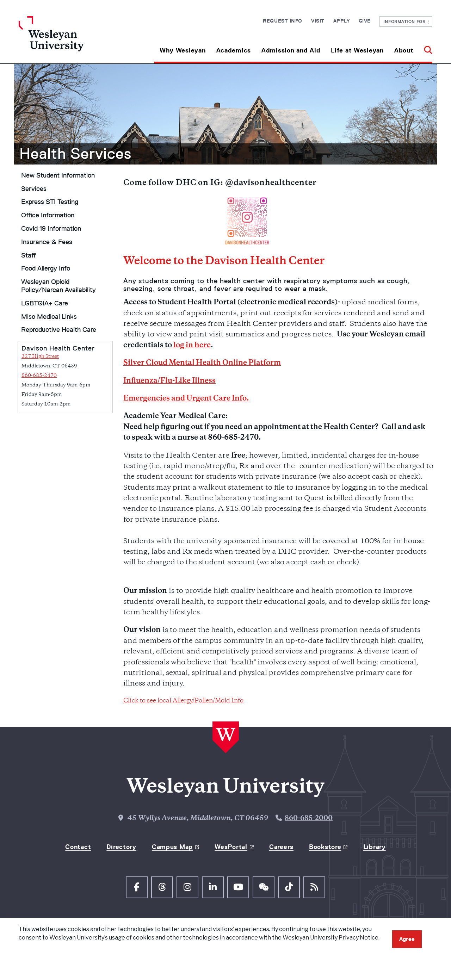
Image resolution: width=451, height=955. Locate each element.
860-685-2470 (39, 375)
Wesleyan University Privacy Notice (330, 937)
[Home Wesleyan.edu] (70, 39)
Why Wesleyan (183, 50)
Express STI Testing (49, 202)
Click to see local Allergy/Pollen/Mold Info (183, 701)
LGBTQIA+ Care (44, 303)
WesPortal (231, 847)
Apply (341, 21)
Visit (318, 21)
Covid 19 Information (51, 228)
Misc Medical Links (49, 317)
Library (374, 847)
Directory (121, 847)
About (404, 50)
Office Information (47, 215)
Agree (407, 939)
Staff (28, 255)
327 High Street (40, 356)
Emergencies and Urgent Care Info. (186, 399)
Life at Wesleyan (357, 50)
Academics (233, 50)
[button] (425, 47)
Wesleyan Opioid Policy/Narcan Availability (58, 286)
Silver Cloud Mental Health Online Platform (202, 363)
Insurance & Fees (46, 242)
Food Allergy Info (45, 268)
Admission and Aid (290, 50)
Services (34, 189)
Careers (281, 847)
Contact (78, 847)
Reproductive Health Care (58, 330)
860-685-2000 (309, 819)
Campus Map (172, 847)
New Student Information (58, 175)
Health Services (75, 153)
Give (365, 21)
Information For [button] (405, 21)
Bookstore (325, 847)
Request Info (282, 21)
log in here (192, 345)
